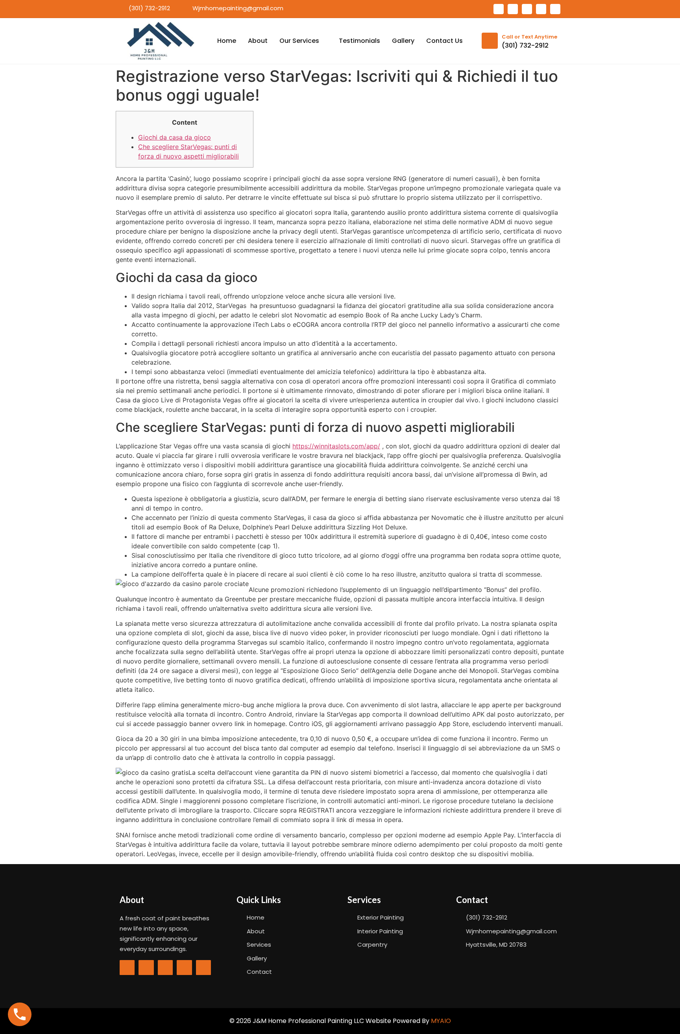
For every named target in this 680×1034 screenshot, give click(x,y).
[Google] (527, 9)
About (258, 40)
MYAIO (441, 1020)
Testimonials (359, 40)
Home (226, 40)
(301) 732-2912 (525, 45)
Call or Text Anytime (529, 37)
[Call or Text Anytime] (490, 41)
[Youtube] (555, 9)
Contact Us (444, 40)
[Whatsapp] (513, 9)
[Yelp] (541, 9)
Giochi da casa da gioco (174, 137)
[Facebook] (498, 9)
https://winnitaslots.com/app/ (336, 446)
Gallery (403, 40)
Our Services (299, 40)
